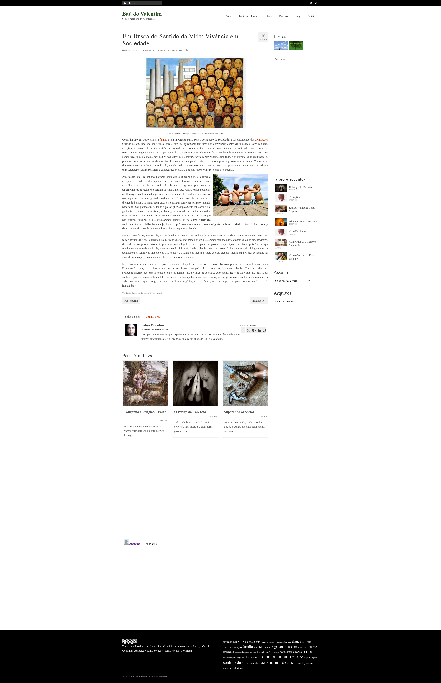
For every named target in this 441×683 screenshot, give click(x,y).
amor (237, 641)
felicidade (258, 647)
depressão (298, 641)
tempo (311, 663)
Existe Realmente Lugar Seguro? (302, 209)
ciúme (269, 642)
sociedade (159, 293)
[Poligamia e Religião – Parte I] (145, 383)
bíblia (245, 641)
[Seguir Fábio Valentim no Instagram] (264, 330)
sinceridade (260, 663)
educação (237, 647)
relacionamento (275, 656)
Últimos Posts (153, 316)
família (163, 139)
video (240, 668)
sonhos (291, 663)
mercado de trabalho (257, 652)
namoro (276, 652)
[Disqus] (195, 492)
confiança (276, 641)
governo (281, 646)
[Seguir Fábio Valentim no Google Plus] (254, 330)
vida (233, 667)
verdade (226, 668)
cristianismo (286, 641)
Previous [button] (125, 402)
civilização (127, 293)
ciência (263, 641)
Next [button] (265, 402)
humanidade (302, 647)
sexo (252, 663)
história (293, 647)
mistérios (269, 651)
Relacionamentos (162, 50)
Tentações (294, 197)
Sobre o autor (132, 316)
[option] (146, 402)
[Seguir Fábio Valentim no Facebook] (243, 330)
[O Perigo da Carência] (195, 383)
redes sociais (251, 657)
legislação (228, 651)
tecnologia (302, 663)
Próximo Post (259, 300)
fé (272, 646)
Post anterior (131, 300)
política (307, 652)
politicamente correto (291, 651)
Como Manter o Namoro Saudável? (302, 243)
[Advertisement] (296, 118)
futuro (267, 647)
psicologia (237, 657)
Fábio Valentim (133, 50)
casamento (254, 641)
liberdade (237, 651)
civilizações (261, 139)
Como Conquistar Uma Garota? (301, 256)
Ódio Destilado (297, 231)
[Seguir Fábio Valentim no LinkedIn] (259, 330)
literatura (245, 652)
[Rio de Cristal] (295, 45)
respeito (140, 293)
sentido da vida (149, 293)
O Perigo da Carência (300, 187)
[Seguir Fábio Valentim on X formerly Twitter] (248, 330)
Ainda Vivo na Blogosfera (303, 221)
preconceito (227, 657)
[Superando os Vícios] (245, 383)
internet (313, 646)
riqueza (314, 657)
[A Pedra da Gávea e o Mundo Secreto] (281, 45)
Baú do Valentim (142, 13)
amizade (227, 641)
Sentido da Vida (176, 50)
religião (297, 656)
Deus (308, 641)
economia (227, 647)
